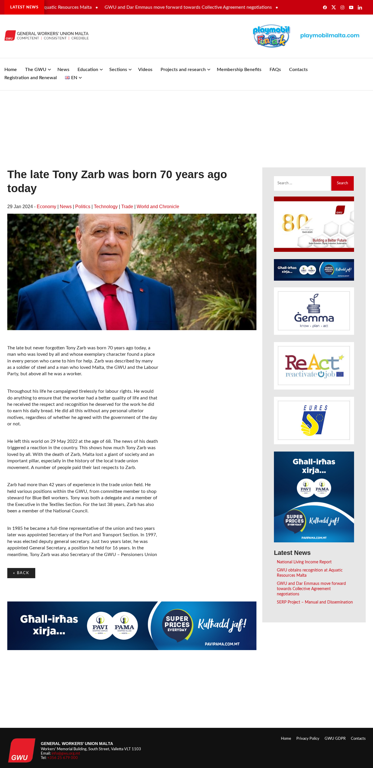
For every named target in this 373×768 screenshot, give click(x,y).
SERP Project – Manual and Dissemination (315, 602)
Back (21, 573)
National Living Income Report (304, 562)
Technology (106, 206)
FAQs (275, 69)
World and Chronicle (158, 206)
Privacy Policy (307, 738)
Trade (127, 206)
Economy (46, 206)
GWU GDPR (335, 738)
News (63, 69)
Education (88, 69)
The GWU (35, 69)
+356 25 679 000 (62, 758)
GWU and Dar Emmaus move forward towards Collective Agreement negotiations (170, 7)
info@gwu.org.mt (66, 753)
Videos (145, 69)
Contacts (298, 69)
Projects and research (183, 69)
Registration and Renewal (30, 77)
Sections (118, 69)
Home (10, 69)
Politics (82, 206)
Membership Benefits (239, 69)
